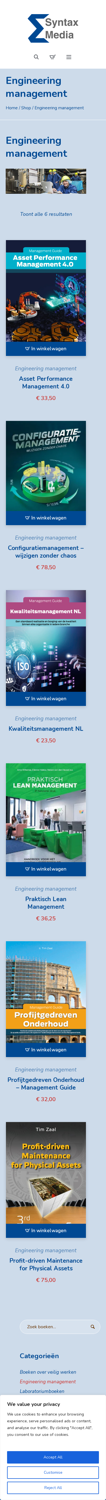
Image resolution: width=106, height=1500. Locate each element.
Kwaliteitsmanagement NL (45, 729)
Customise (53, 1472)
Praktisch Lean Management (45, 903)
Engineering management (46, 368)
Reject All (53, 1487)
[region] (53, 1447)
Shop (26, 108)
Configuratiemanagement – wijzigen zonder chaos (46, 552)
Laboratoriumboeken (42, 1391)
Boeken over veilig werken (48, 1372)
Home (12, 108)
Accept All (53, 1457)
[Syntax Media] (53, 28)
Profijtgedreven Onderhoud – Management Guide (45, 1084)
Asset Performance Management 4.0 (46, 382)
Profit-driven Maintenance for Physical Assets (46, 1264)
